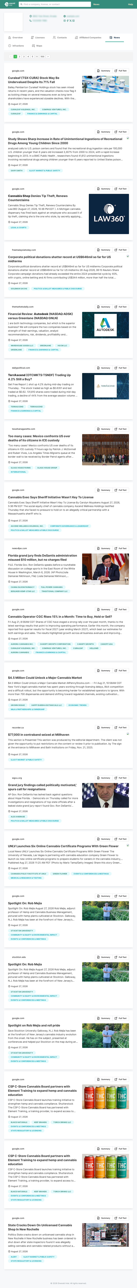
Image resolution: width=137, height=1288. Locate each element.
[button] (130, 4)
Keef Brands (40, 1122)
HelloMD (94, 648)
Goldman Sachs (19, 289)
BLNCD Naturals (19, 1122)
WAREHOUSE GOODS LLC (22, 345)
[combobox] (55, 4)
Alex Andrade (18, 817)
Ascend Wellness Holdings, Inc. (27, 526)
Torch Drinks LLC (62, 1122)
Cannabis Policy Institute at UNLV (28, 874)
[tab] (15, 37)
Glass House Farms (21, 468)
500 (42, 56)
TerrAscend (17, 407)
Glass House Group (47, 468)
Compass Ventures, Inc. (54, 109)
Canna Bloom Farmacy (22, 587)
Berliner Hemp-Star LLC (23, 591)
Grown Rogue (18, 705)
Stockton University (22, 931)
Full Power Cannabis (52, 587)
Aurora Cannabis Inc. (22, 644)
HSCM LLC (62, 345)
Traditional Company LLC (55, 591)
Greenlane (45, 345)
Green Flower (60, 874)
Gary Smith (17, 170)
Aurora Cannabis (20, 652)
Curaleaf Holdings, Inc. (23, 109)
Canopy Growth (85, 644)
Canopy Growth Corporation (55, 644)
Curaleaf (16, 114)
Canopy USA (107, 644)
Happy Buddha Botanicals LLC (46, 705)
